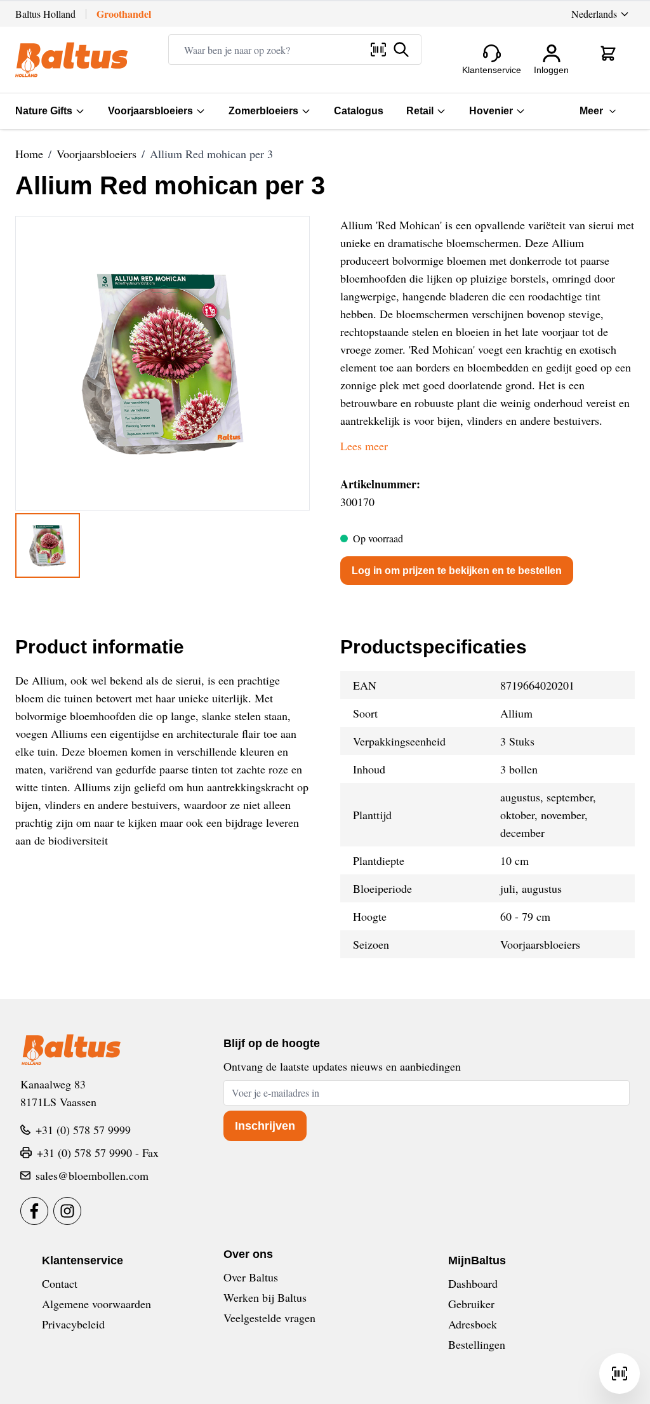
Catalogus (358, 110)
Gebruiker (471, 1303)
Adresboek (472, 1324)
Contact (59, 1283)
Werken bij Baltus (265, 1297)
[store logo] (71, 59)
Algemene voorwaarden (96, 1303)
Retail (420, 110)
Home (29, 153)
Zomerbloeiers (263, 110)
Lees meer (364, 445)
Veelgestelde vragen (269, 1317)
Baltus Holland (45, 13)
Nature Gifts (43, 110)
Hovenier (491, 110)
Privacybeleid (73, 1324)
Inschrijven (265, 1126)
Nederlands (594, 13)
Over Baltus (250, 1277)
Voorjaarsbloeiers (150, 110)
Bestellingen (476, 1344)
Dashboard (473, 1283)
